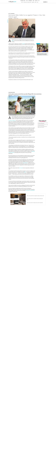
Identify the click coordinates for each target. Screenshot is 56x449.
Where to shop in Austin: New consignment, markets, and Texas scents (35, 195)
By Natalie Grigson (10, 95)
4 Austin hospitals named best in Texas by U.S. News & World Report (43, 123)
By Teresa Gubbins (10, 18)
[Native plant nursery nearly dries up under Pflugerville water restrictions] (21, 106)
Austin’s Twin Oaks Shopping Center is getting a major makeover (42, 127)
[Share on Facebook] (7, 19)
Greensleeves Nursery (12, 120)
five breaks (21, 167)
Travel (33, 0)
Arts (38, 0)
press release (25, 162)
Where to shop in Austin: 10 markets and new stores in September (35, 202)
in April (23, 43)
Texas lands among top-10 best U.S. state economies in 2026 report (43, 125)
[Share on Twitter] (7, 21)
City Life (27, 0)
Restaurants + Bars (23, 0)
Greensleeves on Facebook (30, 190)
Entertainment (30, 0)
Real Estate (36, 0)
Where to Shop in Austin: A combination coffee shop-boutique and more (35, 199)
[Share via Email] (7, 22)
